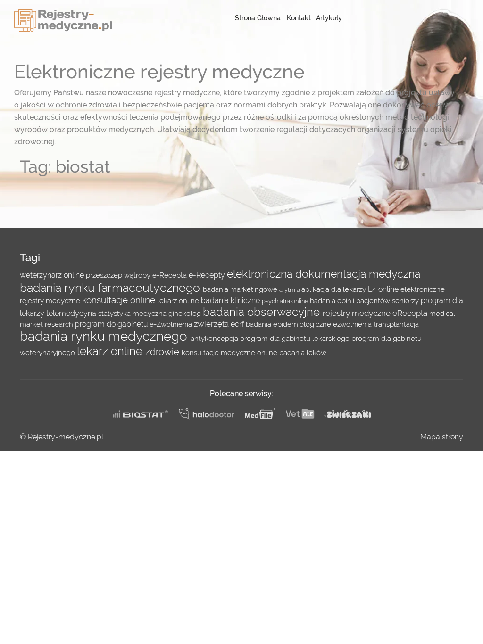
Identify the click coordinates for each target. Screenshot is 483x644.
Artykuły (329, 18)
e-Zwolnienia (172, 324)
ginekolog (185, 313)
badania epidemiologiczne (289, 324)
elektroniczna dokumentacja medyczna (323, 274)
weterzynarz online (53, 275)
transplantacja (396, 324)
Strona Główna (258, 18)
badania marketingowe (241, 289)
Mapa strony (441, 436)
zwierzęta (212, 324)
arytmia (290, 289)
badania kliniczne (231, 300)
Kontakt (299, 18)
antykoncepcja (215, 338)
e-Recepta (170, 275)
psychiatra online (286, 301)
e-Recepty (208, 275)
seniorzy (406, 301)
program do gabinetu (112, 324)
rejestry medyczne (357, 313)
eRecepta (410, 313)
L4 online (384, 289)
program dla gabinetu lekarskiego (295, 338)
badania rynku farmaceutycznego (111, 288)
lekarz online (179, 301)
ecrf (238, 324)
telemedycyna (72, 313)
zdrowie (163, 351)
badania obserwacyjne (263, 312)
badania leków (302, 352)
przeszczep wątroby (119, 275)
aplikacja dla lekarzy (334, 289)
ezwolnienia (353, 324)
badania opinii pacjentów (351, 301)
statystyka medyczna (133, 313)
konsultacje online (120, 300)
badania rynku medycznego (105, 336)
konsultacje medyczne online (230, 352)
